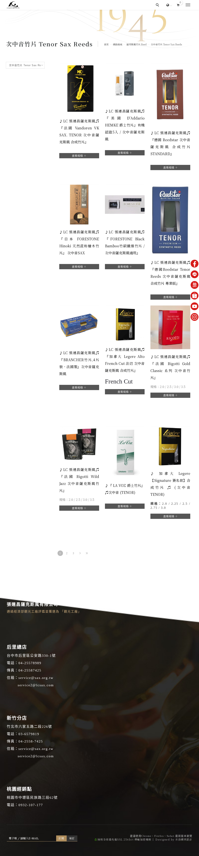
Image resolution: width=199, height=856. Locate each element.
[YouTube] (194, 306)
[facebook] (194, 263)
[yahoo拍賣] (194, 285)
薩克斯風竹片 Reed (137, 44)
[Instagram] (194, 317)
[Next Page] (80, 553)
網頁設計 (186, 839)
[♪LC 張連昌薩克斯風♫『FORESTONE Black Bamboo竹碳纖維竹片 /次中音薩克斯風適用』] (125, 203)
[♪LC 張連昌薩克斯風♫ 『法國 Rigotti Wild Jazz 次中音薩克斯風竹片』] (79, 443)
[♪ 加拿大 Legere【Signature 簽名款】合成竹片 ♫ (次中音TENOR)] (170, 445)
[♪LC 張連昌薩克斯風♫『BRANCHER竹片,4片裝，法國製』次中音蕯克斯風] (79, 324)
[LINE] (194, 274)
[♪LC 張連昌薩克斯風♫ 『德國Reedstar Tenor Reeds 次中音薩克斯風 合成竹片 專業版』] (170, 219)
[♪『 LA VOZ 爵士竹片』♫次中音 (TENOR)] (125, 451)
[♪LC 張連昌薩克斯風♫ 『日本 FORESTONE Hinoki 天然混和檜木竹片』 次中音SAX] (79, 203)
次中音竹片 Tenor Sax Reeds (166, 44)
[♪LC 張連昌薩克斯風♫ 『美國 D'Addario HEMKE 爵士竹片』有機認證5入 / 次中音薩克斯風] (125, 83)
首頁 (106, 44)
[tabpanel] (99, 29)
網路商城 (117, 44)
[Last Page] (86, 553)
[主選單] (188, 5)
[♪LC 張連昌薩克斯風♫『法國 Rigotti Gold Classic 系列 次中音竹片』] (170, 326)
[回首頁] (13, 4)
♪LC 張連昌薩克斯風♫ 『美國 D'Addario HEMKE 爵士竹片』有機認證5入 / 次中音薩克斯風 (125, 124)
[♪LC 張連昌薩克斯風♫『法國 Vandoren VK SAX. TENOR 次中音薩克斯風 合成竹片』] (79, 88)
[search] (158, 5)
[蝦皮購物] (194, 295)
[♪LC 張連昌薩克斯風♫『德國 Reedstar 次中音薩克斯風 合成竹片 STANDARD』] (170, 93)
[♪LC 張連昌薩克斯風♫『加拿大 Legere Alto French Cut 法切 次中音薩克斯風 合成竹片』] (125, 323)
